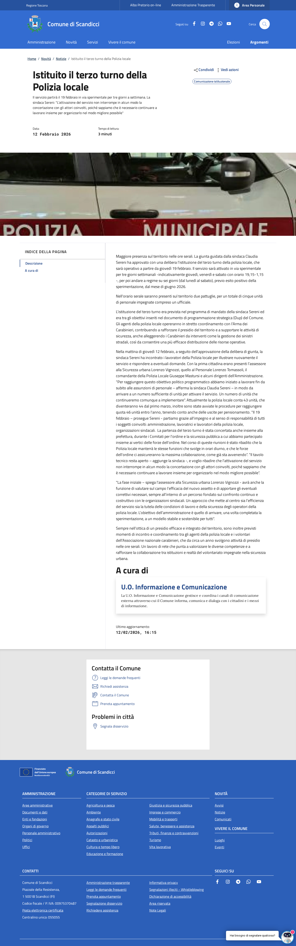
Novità (46, 58)
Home (32, 58)
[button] (249, 5)
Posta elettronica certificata (42, 910)
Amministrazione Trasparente (193, 5)
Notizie (61, 58)
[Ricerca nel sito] (264, 24)
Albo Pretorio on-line (145, 5)
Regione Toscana (37, 5)
